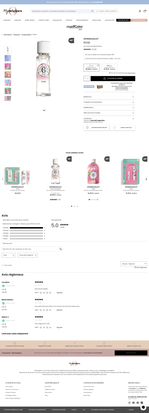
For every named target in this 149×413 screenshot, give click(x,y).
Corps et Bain (43, 20)
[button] (44, 110)
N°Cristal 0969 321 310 (137, 397)
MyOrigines (8, 34)
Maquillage (57, 20)
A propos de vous (12, 383)
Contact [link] (74, 410)
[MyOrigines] (12, 11)
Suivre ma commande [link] (11, 389)
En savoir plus (130, 73)
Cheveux (69, 20)
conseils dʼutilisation (93, 102)
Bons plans (96, 20)
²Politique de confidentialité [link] (37, 410)
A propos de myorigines (94, 383)
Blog (46, 395)
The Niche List (123, 20)
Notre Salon (87, 395)
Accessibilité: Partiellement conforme (102, 410)
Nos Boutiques (88, 392)
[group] (43, 70)
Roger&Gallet (91, 39)
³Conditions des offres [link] (58, 410)
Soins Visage (30, 20)
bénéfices (88, 97)
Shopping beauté (52, 383)
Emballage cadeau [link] (10, 395)
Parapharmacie (82, 20)
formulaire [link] (133, 388)
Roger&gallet (26, 34)
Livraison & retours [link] (10, 392)
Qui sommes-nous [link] (89, 386)
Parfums (17, 20)
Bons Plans (48, 386)
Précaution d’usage (92, 113)
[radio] (91, 67)
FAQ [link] (84, 410)
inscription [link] (131, 353)
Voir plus (117, 59)
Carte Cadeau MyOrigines (12, 398)
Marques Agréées (89, 389)
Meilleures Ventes (50, 389)
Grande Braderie (139, 20)
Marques (6, 20)
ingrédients (88, 107)
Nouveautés (109, 20)
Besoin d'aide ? (134, 383)
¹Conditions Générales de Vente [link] (13, 410)
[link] (140, 11)
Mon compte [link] (9, 386)
